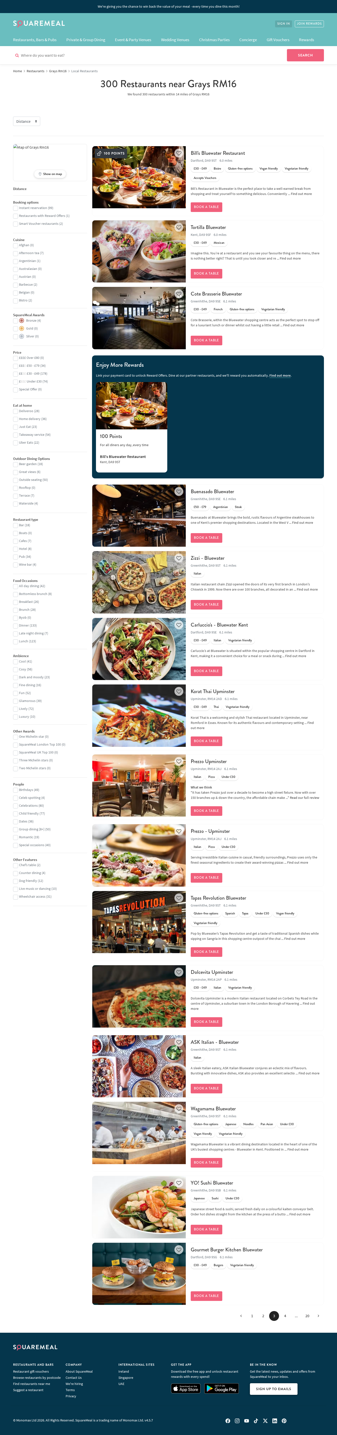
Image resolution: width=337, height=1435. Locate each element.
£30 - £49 (200, 168)
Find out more (301, 194)
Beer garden (28, 464)
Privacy (71, 1396)
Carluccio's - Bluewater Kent (219, 625)
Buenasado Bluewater (212, 491)
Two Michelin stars (32, 768)
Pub (22, 556)
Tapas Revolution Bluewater (218, 898)
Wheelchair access (32, 896)
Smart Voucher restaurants (38, 223)
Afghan (24, 245)
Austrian (25, 276)
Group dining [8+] (31, 829)
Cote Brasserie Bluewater (216, 294)
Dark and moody (31, 677)
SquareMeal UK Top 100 (36, 752)
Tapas (245, 913)
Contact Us (74, 1377)
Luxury (24, 716)
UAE (121, 1384)
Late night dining (31, 633)
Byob (23, 617)
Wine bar (25, 564)
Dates (23, 821)
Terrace (24, 495)
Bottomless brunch (33, 594)
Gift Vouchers (278, 39)
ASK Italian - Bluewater (215, 1042)
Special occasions (31, 845)
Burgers (218, 1265)
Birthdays (26, 790)
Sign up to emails (273, 1388)
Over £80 (29, 357)
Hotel (23, 548)
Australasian (28, 268)
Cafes (23, 541)
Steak (238, 507)
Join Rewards (309, 24)
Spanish (230, 913)
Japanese (230, 1124)
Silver (30, 336)
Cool (22, 661)
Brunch (24, 609)
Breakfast (26, 601)
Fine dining (27, 685)
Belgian (24, 292)
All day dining (29, 586)
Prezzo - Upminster (210, 831)
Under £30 (228, 777)
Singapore (125, 1377)
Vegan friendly (269, 168)
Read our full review (304, 797)
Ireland (123, 1371)
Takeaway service (31, 434)
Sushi (215, 1198)
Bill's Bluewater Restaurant (218, 153)
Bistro (217, 168)
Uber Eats (26, 442)
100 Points (111, 436)
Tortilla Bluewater (208, 227)
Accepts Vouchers (205, 178)
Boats (23, 533)
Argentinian (220, 507)
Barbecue (26, 284)
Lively (23, 708)
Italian (197, 573)
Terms (70, 1390)
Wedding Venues (175, 39)
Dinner (24, 625)
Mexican (219, 243)
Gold (29, 328)
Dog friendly (28, 880)
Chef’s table (27, 865)
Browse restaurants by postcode (37, 1377)
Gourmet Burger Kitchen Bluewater (227, 1249)
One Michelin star (31, 736)
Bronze (31, 320)
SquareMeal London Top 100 (40, 744)
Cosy (22, 669)
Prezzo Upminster (209, 761)
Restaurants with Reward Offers (42, 215)
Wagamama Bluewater (213, 1108)
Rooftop (25, 487)
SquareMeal (39, 24)
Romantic (26, 837)
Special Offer (28, 389)
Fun (22, 693)
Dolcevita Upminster (212, 972)
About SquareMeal (79, 1371)
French (218, 309)
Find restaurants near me (31, 1384)
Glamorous (27, 701)
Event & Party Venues (133, 39)
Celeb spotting (29, 797)
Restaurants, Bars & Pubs (34, 39)
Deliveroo (26, 411)
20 (307, 1315)
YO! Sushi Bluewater (212, 1183)
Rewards (306, 39)
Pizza (211, 777)
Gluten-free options (240, 168)
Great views (27, 472)
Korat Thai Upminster (213, 691)
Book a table (206, 207)
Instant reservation (33, 208)
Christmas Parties (214, 39)
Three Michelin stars (33, 760)
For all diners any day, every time (124, 445)
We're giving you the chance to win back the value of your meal (169, 6)
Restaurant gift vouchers (31, 1371)
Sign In (283, 24)
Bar (21, 525)
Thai (216, 707)
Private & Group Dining (85, 39)
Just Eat (25, 426)
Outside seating (30, 479)
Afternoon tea (29, 253)
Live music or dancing (35, 888)
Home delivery (29, 419)
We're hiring (74, 1384)
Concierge (248, 39)
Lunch (23, 641)
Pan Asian (267, 1124)
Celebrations (28, 805)
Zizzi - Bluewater (208, 558)
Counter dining (30, 873)
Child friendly (29, 813)
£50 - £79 (200, 507)
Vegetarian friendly (296, 168)
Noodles (248, 1124)
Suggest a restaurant (28, 1390)
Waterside (26, 503)
